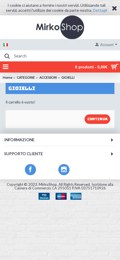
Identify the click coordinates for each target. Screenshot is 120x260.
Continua (97, 119)
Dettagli (100, 10)
